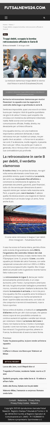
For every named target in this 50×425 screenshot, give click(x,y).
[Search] (44, 17)
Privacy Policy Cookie (20, 403)
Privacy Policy (34, 400)
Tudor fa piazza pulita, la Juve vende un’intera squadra (24, 341)
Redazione (22, 400)
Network (34, 403)
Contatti (12, 400)
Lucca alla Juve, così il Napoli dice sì (19, 367)
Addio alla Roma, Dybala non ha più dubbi (20, 386)
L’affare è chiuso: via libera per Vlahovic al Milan (22, 351)
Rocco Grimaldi (10, 46)
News (5, 34)
